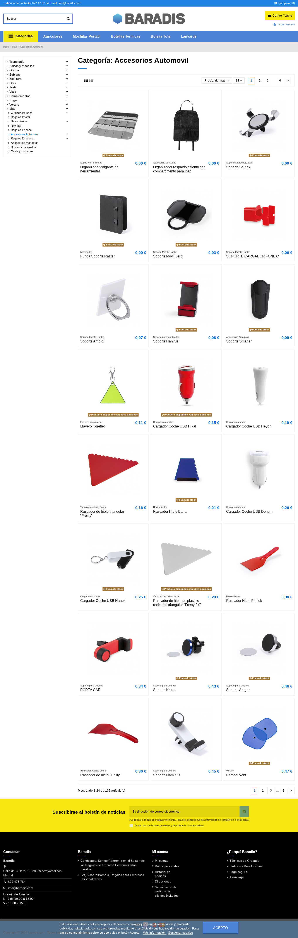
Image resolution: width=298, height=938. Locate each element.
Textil (12, 87)
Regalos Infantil (21, 117)
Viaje (12, 91)
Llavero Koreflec (93, 426)
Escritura (15, 78)
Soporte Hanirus (165, 341)
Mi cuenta (161, 860)
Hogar (13, 100)
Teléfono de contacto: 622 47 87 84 (26, 3)
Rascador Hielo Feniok (244, 601)
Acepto (220, 928)
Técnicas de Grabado (244, 860)
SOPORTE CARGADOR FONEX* (252, 256)
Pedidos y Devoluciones (245, 866)
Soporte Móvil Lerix (168, 256)
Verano (14, 104)
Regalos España (21, 130)
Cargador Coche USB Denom (249, 511)
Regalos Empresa (22, 138)
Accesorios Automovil (24, 134)
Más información (154, 932)
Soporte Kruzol (164, 690)
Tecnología (16, 61)
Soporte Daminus (166, 775)
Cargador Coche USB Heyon (248, 426)
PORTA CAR (90, 690)
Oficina (14, 70)
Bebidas (15, 74)
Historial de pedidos (162, 874)
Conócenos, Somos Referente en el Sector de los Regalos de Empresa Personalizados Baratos (112, 865)
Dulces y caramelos (23, 147)
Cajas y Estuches (22, 151)
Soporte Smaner (239, 341)
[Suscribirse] (244, 811)
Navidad (16, 125)
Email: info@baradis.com (65, 3)
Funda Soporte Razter (97, 256)
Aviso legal (236, 877)
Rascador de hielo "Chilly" (100, 775)
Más (12, 108)
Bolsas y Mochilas (21, 66)
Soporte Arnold (91, 341)
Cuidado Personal (22, 113)
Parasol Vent (236, 775)
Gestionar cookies (180, 932)
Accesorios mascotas (24, 142)
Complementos (19, 96)
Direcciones (163, 881)
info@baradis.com (20, 888)
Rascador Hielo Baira (170, 511)
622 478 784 (17, 881)
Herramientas (19, 121)
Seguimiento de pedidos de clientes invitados (166, 891)
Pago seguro (238, 872)
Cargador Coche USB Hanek (102, 601)
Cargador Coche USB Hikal (174, 426)
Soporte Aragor (238, 690)
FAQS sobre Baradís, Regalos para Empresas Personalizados (112, 877)
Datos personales (167, 866)
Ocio (12, 83)
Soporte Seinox (238, 167)
